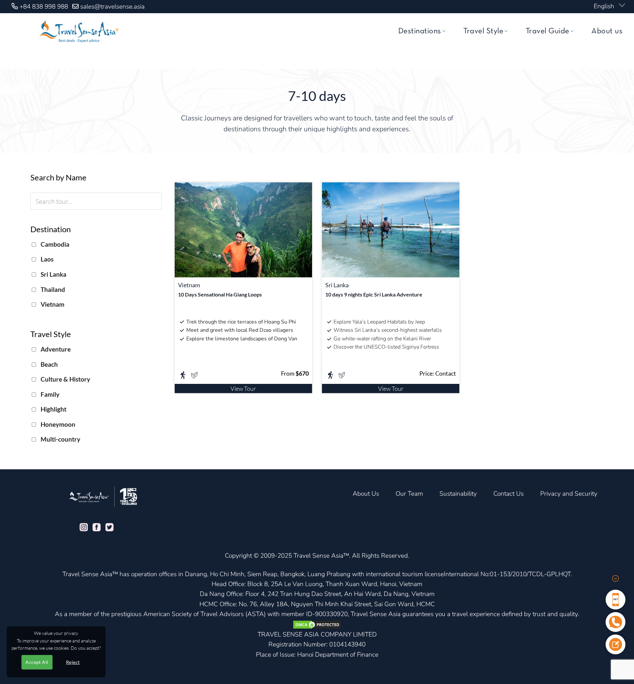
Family (49, 394)
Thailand (52, 289)
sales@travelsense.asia (112, 6)
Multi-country (59, 439)
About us (606, 31)
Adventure (55, 349)
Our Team (409, 493)
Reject (73, 662)
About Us (366, 493)
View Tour (243, 388)
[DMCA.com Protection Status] (317, 624)
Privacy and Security (568, 493)
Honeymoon (57, 424)
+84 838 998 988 (43, 6)
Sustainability (458, 493)
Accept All (36, 662)
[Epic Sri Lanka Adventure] (390, 229)
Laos (46, 259)
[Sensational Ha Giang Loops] (243, 229)
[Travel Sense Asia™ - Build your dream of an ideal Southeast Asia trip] (77, 31)
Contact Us (508, 493)
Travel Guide (547, 31)
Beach (48, 364)
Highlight (52, 409)
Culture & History (64, 379)
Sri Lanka (52, 274)
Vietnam (51, 304)
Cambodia (54, 244)
